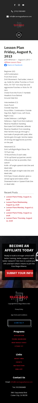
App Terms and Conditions (19, 315)
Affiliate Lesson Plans (12, 62)
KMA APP (19, 369)
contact (19, 323)
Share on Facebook (14, 65)
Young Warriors (19, 339)
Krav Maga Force (19, 343)
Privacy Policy (19, 309)
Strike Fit (19, 346)
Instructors (19, 366)
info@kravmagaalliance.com (21, 16)
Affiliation (19, 335)
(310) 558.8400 (19, 11)
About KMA (19, 358)
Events (19, 362)
